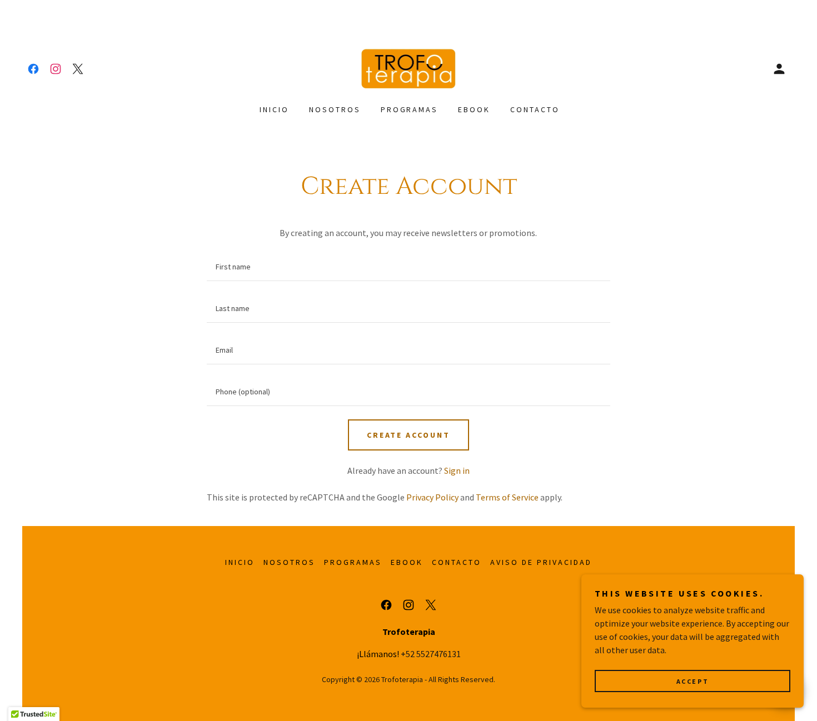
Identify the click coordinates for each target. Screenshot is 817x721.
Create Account (409, 435)
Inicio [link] (274, 109)
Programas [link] (410, 109)
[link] (33, 69)
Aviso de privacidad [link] (541, 562)
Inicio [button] (240, 562)
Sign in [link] (457, 470)
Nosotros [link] (335, 109)
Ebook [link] (474, 109)
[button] (779, 69)
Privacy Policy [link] (432, 497)
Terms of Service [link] (507, 497)
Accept (692, 681)
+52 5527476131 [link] (431, 653)
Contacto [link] (535, 109)
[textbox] (408, 267)
